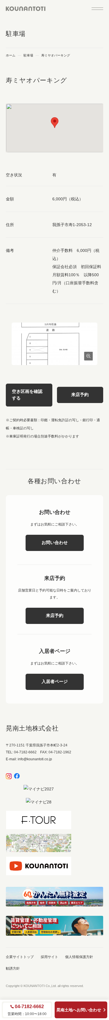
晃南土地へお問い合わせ (78, 1010)
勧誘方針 (13, 968)
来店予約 (80, 394)
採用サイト (49, 957)
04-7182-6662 (29, 1006)
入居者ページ (55, 681)
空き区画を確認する (27, 394)
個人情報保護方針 (79, 957)
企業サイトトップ (20, 957)
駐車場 (28, 55)
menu (97, 9)
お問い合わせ (55, 542)
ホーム (10, 55)
